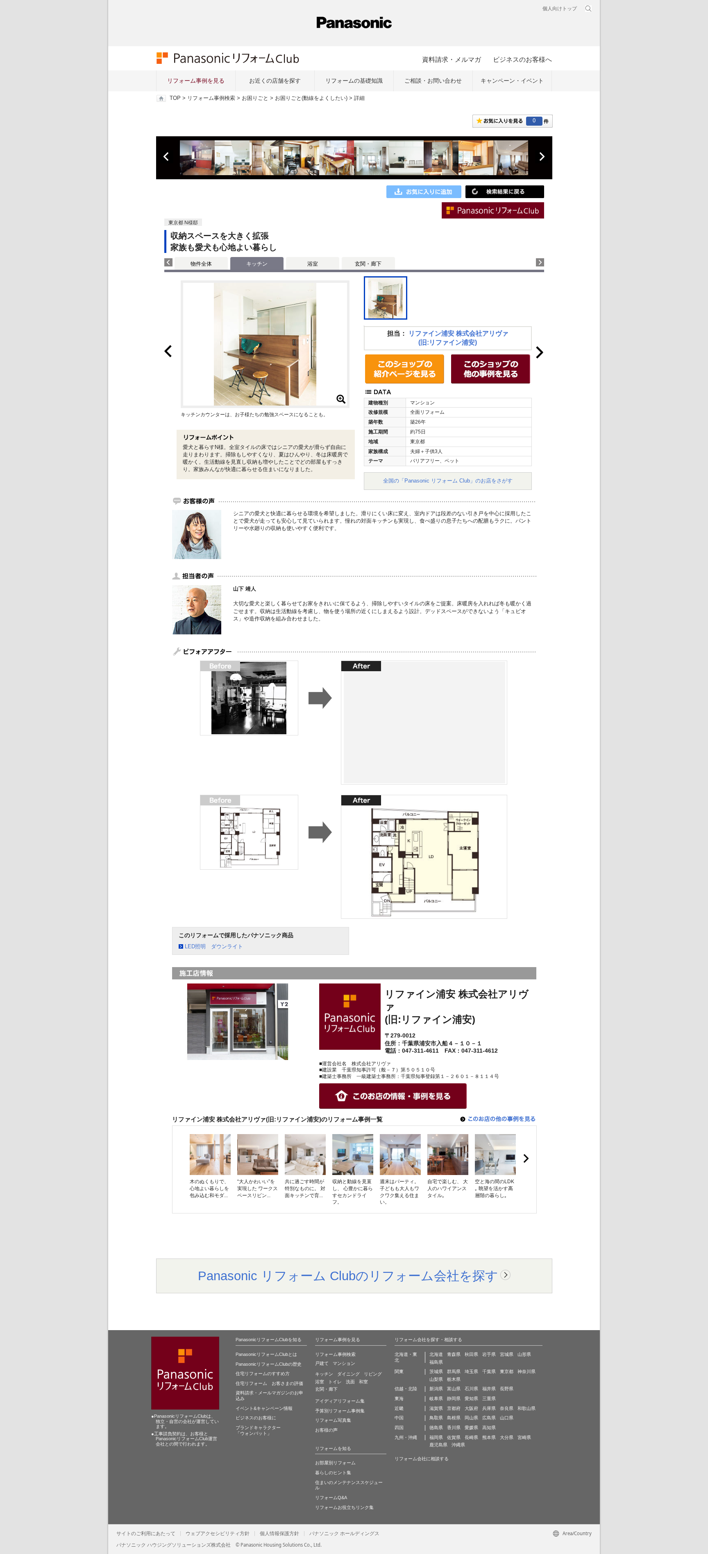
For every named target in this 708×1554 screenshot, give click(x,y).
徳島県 (436, 1427)
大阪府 (471, 1408)
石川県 (471, 1388)
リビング (373, 1373)
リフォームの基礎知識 (354, 80)
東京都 (506, 1371)
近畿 (399, 1408)
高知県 (489, 1427)
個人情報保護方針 (279, 1533)
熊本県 (489, 1437)
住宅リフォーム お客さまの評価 (269, 1383)
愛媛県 (471, 1427)
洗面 (350, 1381)
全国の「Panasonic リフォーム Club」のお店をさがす (448, 481)
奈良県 (506, 1408)
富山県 (454, 1388)
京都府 (454, 1408)
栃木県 (454, 1379)
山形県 (524, 1354)
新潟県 (436, 1388)
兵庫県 (489, 1408)
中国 (399, 1417)
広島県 (489, 1417)
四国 (399, 1427)
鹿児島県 (438, 1444)
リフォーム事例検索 (211, 98)
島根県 (454, 1417)
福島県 (436, 1362)
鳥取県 (436, 1417)
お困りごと (255, 98)
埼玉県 (471, 1371)
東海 (399, 1398)
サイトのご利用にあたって (145, 1533)
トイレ (335, 1381)
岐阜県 (436, 1398)
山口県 (506, 1417)
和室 (363, 1381)
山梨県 (436, 1379)
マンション (344, 1363)
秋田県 (471, 1354)
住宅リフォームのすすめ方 (263, 1373)
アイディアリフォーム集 (340, 1400)
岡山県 (471, 1417)
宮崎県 (524, 1437)
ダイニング (348, 1373)
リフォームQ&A (331, 1497)
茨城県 (436, 1371)
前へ (166, 156)
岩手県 (489, 1354)
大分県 (506, 1437)
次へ (541, 156)
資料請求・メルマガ (451, 59)
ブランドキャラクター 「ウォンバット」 (258, 1430)
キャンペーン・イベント (512, 80)
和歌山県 (526, 1408)
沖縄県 (458, 1444)
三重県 (489, 1398)
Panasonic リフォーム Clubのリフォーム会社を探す (348, 1276)
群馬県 (454, 1371)
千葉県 (489, 1371)
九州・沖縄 (406, 1437)
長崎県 (471, 1437)
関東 (399, 1371)
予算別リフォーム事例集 (340, 1410)
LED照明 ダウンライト (214, 946)
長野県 (506, 1388)
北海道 (436, 1354)
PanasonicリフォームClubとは (266, 1354)
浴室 (312, 264)
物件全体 (201, 264)
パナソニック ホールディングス (344, 1533)
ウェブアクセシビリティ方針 (218, 1533)
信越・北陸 (406, 1388)
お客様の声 (326, 1430)
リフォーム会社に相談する (422, 1458)
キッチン (324, 1373)
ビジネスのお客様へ (522, 59)
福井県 (489, 1388)
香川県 (454, 1427)
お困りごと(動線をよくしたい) (311, 98)
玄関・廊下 (368, 264)
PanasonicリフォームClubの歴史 (269, 1364)
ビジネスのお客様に (256, 1417)
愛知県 (471, 1398)
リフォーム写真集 (333, 1420)
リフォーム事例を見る (196, 80)
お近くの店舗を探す (275, 80)
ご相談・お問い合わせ (433, 80)
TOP (175, 98)
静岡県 (454, 1398)
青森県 (454, 1354)
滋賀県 (436, 1408)
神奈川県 (526, 1371)
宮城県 (506, 1354)
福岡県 (436, 1437)
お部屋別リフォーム (335, 1462)
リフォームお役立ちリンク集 (344, 1507)
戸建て (322, 1363)
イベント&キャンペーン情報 (264, 1408)
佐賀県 (454, 1437)
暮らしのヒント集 (333, 1472)
